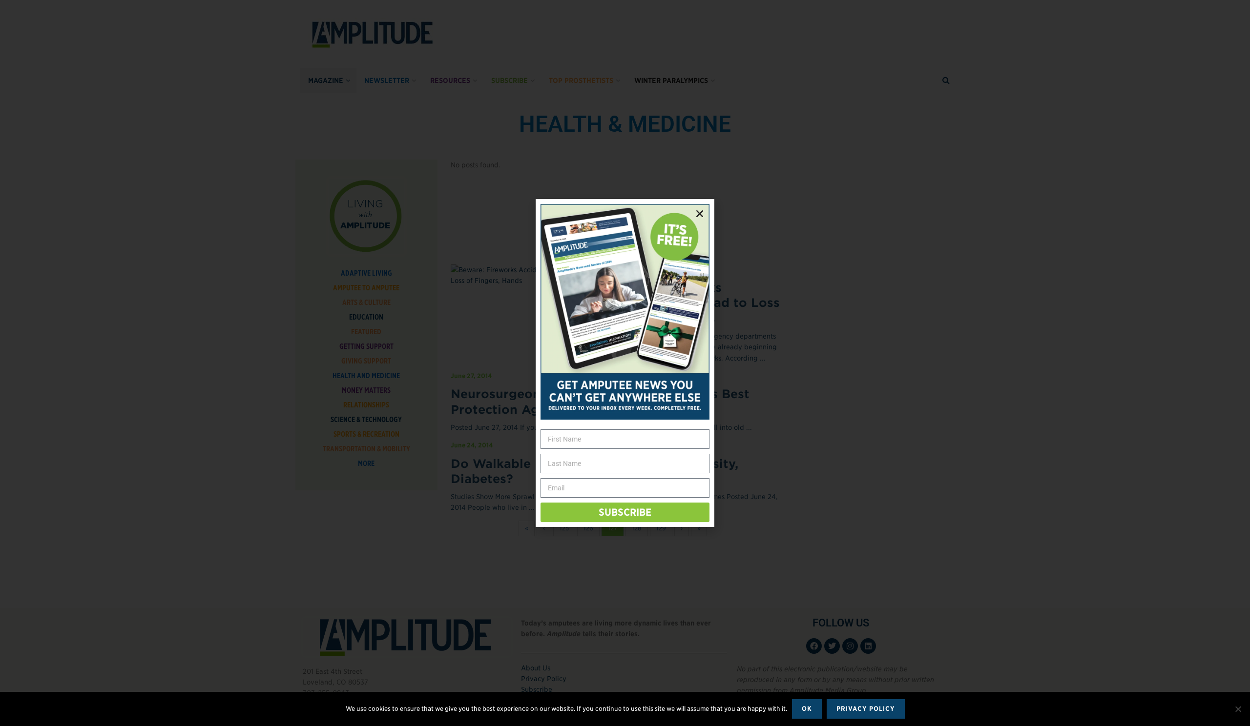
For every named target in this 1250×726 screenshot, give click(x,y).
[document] (625, 363)
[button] (700, 214)
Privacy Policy (865, 708)
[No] (1238, 709)
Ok (807, 708)
